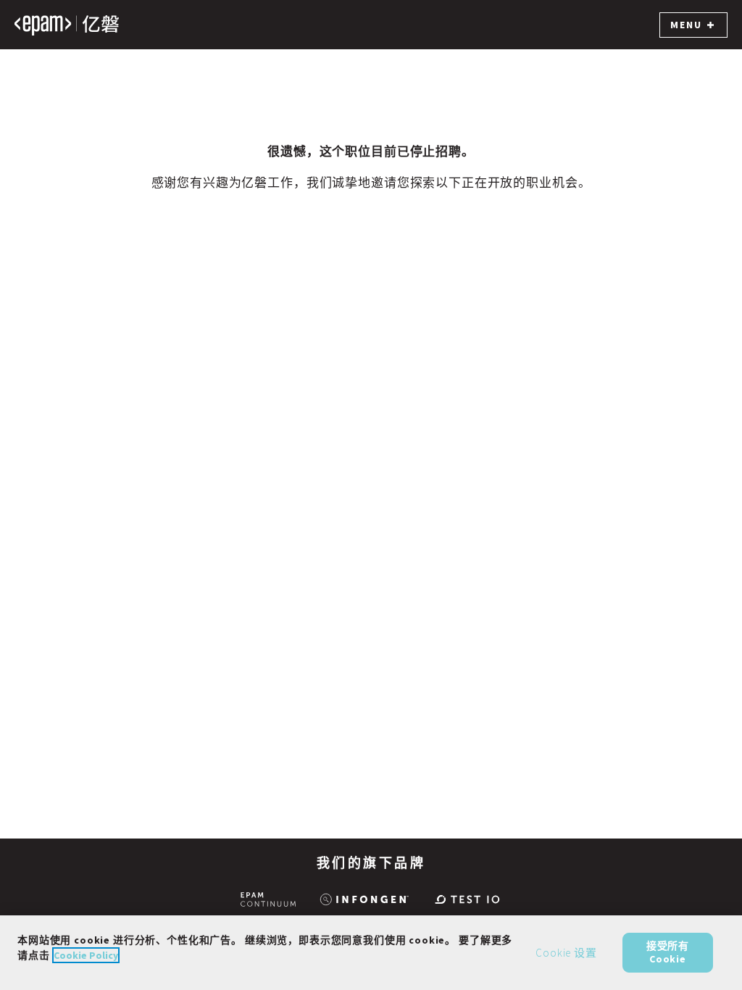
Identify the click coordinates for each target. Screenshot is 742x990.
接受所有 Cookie (667, 952)
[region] (371, 952)
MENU (686, 24)
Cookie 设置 (566, 953)
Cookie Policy (86, 955)
